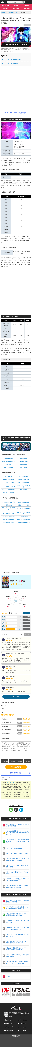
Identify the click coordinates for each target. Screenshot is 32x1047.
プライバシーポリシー (10, 1027)
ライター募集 (22, 1030)
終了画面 (16, 5)
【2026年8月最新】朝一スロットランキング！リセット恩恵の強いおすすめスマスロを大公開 (17, 832)
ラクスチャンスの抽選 (8, 482)
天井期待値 (26, 5)
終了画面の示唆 (23, 461)
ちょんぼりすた (11, 782)
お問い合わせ (22, 1023)
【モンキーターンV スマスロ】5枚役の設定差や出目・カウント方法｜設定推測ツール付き (17, 841)
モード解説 (5, 8)
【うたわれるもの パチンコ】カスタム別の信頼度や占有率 (17, 955)
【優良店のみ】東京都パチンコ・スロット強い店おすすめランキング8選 (17, 859)
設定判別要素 (23, 458)
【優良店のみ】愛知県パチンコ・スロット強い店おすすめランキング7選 (17, 948)
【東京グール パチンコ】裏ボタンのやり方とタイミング (17, 935)
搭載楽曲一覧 (23, 464)
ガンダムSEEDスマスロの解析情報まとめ (16, 113)
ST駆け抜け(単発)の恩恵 (24, 522)
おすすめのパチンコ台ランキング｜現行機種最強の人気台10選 (17, 901)
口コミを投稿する (16, 767)
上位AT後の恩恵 (24, 517)
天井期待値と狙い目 (8, 458)
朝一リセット (16, 8)
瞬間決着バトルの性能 (23, 505)
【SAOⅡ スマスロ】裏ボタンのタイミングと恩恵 (17, 872)
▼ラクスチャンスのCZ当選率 (10, 63)
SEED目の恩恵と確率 (8, 522)
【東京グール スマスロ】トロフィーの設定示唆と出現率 (17, 866)
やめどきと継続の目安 (23, 479)
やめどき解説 (27, 8)
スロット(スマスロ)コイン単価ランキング (17, 853)
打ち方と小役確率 (8, 467)
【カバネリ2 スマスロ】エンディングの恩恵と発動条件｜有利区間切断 (17, 886)
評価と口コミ (23, 467)
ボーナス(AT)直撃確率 (23, 482)
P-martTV (8, 976)
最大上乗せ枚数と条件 (8, 519)
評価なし (20, 719)
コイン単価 (8, 464)
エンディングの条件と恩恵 (23, 519)
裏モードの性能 (23, 490)
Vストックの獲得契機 (8, 513)
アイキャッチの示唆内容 (8, 490)
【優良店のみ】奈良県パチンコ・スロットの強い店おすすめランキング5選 (17, 942)
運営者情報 (8, 1020)
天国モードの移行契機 (8, 479)
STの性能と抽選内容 (8, 505)
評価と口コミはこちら (16, 773)
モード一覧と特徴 (23, 476)
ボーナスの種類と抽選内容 (8, 502)
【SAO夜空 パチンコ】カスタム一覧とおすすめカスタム (17, 921)
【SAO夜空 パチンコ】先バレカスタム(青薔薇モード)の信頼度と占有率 (17, 928)
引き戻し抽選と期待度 (23, 502)
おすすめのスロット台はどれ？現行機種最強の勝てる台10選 (17, 825)
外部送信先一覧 (9, 1030)
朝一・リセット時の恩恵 (8, 461)
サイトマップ (22, 1027)
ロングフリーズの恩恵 (8, 493)
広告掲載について (9, 1023)
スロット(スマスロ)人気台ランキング (16, 848)
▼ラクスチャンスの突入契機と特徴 (11, 59)
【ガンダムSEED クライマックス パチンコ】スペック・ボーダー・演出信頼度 (17, 962)
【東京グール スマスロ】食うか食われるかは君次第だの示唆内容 (17, 879)
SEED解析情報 (5, 5)
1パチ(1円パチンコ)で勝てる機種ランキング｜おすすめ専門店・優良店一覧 (17, 907)
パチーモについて (23, 1020)
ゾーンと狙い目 (8, 476)
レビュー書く (26, 613)
